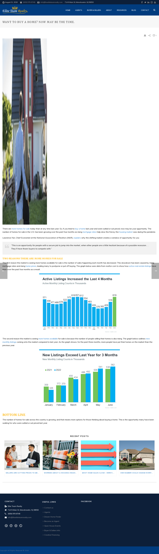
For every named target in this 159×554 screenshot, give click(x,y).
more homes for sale (21, 228)
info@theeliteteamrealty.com (51, 2)
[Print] (145, 35)
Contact (145, 10)
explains (77, 237)
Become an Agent (51, 521)
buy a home (80, 228)
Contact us (48, 508)
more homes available (48, 338)
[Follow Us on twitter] (20, 525)
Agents (78, 10)
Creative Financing (52, 535)
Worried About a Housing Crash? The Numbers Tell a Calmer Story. (61, 473)
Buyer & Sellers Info (52, 530)
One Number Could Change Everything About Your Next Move (137, 473)
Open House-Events (52, 526)
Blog (134, 10)
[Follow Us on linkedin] (11, 525)
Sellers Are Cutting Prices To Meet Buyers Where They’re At (23, 473)
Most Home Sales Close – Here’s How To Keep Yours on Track (99, 473)
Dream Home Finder (52, 517)
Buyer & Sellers (94, 10)
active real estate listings (140, 266)
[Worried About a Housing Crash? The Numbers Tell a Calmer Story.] (60, 455)
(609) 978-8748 (29, 2)
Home (68, 10)
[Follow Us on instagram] (15, 525)
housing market (126, 232)
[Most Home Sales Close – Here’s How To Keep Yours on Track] (98, 455)
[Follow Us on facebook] (6, 525)
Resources (122, 10)
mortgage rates (89, 232)
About (109, 10)
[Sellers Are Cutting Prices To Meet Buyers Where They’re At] (22, 455)
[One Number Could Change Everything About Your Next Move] (137, 455)
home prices (31, 266)
